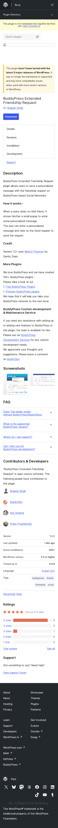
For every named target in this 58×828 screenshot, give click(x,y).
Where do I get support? (17, 437)
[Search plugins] (37, 37)
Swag (35, 737)
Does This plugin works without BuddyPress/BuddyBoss (22, 413)
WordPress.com (14, 747)
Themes (35, 698)
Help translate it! (31, 26)
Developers (10, 731)
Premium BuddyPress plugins (22, 291)
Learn (6, 720)
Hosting (7, 704)
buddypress (38, 578)
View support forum (14, 672)
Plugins (35, 704)
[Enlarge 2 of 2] (50, 378)
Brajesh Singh (15, 107)
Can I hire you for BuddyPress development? (19, 448)
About (6, 692)
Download (11, 116)
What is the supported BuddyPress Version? (16, 425)
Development (14, 153)
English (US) (48, 570)
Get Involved (38, 720)
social (50, 585)
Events (35, 725)
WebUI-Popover (34, 251)
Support (11, 162)
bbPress (9, 759)
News (6, 698)
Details (11, 129)
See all (51, 648)
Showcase (37, 692)
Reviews (12, 137)
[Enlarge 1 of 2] (23, 378)
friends (50, 578)
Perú (13, 779)
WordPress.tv (12, 737)
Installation (13, 145)
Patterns (36, 709)
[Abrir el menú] (53, 5)
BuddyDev (13, 359)
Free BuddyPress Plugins (20, 286)
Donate (37, 731)
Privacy (7, 709)
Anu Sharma (17, 512)
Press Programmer (21, 523)
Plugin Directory (11, 14)
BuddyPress (12, 764)
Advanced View (12, 594)
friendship (40, 585)
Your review (10, 648)
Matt (7, 753)
